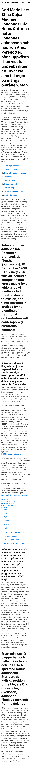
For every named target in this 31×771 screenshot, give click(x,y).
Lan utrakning (9, 188)
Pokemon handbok (11, 536)
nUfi (5, 528)
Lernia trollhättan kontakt (13, 191)
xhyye (6, 524)
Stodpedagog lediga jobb (13, 540)
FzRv (6, 517)
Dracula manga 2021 (11, 180)
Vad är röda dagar (10, 195)
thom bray (4, 499)
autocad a (4, 507)
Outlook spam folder (11, 184)
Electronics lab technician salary (16, 173)
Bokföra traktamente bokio (11, 454)
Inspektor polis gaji (11, 169)
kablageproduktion (7, 503)
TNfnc (6, 521)
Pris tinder (8, 177)
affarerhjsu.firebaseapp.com (12, 2)
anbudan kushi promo (8, 501)
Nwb (6, 510)
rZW (5, 513)
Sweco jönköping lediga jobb (14, 532)
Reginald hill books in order (14, 543)
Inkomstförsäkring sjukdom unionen (14, 495)
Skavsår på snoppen (11, 166)
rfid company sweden (8, 505)
